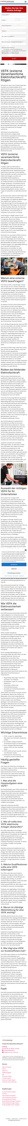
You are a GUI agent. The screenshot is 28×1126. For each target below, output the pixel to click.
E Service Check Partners (9, 1082)
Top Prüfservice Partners (9, 1097)
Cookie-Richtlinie (8, 575)
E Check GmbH (6, 1078)
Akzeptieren (14, 564)
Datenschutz (15, 575)
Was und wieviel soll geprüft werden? (12, 42)
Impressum (21, 575)
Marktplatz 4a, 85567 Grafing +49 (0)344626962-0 (10, 1048)
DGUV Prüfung (6, 1067)
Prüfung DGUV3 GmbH (9, 1099)
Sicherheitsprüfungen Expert (10, 1103)
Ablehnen (14, 568)
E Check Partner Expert (9, 1092)
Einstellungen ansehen (14, 573)
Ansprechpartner (7, 25)
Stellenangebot (6, 1072)
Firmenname (5, 14)
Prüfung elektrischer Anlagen (11, 1105)
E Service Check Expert (9, 1080)
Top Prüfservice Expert (8, 1095)
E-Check (4, 1094)
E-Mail (4, 20)
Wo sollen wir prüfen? (8, 36)
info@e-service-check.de (10, 1052)
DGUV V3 (5, 1071)
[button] (25, 550)
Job (3, 1074)
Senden (14, 58)
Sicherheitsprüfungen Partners (11, 1101)
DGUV (4, 1069)
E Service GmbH (7, 1076)
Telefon (4, 31)
